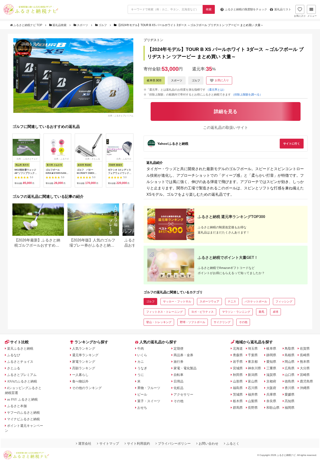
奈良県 (271, 401)
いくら (142, 355)
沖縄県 (305, 387)
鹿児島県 (306, 381)
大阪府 (271, 387)
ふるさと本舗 (17, 406)
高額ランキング (83, 368)
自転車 (178, 374)
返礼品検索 (59, 25)
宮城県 (238, 368)
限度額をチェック (246, 9)
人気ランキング (83, 348)
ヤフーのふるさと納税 (23, 412)
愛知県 (271, 361)
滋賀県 (271, 374)
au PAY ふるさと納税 (22, 399)
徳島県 (289, 381)
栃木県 (238, 401)
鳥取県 (289, 348)
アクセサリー (183, 394)
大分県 (305, 368)
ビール (142, 394)
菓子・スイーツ (148, 401)
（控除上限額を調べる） (246, 94)
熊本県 (305, 361)
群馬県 (238, 407)
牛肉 (140, 348)
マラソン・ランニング (236, 311)
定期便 (178, 348)
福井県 (253, 394)
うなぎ (142, 368)
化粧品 (178, 387)
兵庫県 (271, 394)
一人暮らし (80, 374)
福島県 (238, 387)
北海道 (238, 348)
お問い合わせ (208, 443)
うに (140, 374)
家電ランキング (83, 361)
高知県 (289, 401)
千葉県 (253, 355)
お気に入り (300, 16)
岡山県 (289, 361)
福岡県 (289, 407)
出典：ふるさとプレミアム (120, 115)
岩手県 (238, 361)
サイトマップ (109, 443)
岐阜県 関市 (154, 80)
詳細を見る (31, 44)
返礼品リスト (282, 9)
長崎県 (305, 355)
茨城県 (238, 394)
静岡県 (271, 355)
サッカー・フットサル (177, 301)
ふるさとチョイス (20, 361)
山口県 (289, 374)
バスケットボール (256, 301)
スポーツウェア (209, 301)
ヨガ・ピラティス (202, 311)
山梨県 (253, 401)
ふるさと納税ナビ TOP (28, 25)
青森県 (238, 355)
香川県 (289, 387)
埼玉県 (253, 348)
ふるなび (13, 355)
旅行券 (178, 361)
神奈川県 (254, 368)
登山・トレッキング (158, 322)
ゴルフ (103, 25)
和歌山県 (272, 407)
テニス (232, 301)
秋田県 (238, 374)
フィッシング (283, 301)
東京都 (253, 361)
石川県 (253, 387)
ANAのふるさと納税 (22, 381)
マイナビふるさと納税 (23, 419)
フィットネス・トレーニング (164, 311)
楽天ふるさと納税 (20, 348)
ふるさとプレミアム (22, 374)
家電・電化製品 (185, 368)
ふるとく (232, 443)
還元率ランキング (85, 355)
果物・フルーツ (148, 387)
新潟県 (253, 374)
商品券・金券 (183, 355)
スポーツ (82, 25)
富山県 (253, 381)
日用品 (178, 381)
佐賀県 (305, 348)
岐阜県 (271, 348)
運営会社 (84, 443)
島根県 (289, 355)
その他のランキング (87, 387)
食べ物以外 (80, 381)
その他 (243, 322)
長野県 (253, 407)
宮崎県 (305, 374)
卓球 (275, 311)
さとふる (13, 368)
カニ (140, 361)
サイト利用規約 (138, 443)
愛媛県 (289, 394)
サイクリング (222, 322)
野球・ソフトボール (192, 322)
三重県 (271, 368)
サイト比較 (19, 342)
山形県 (238, 381)
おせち (142, 407)
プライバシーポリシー (174, 443)
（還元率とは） (216, 89)
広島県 (289, 368)
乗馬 (261, 311)
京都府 (271, 381)
